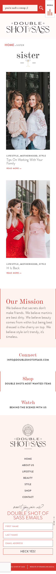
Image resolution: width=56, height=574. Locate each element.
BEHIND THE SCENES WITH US (28, 407)
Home (9, 45)
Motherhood (29, 155)
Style (42, 155)
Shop (28, 378)
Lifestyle (13, 155)
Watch (28, 402)
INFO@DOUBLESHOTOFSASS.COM (28, 360)
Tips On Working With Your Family (25, 161)
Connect (28, 354)
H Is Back (13, 268)
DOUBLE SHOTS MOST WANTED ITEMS (28, 383)
